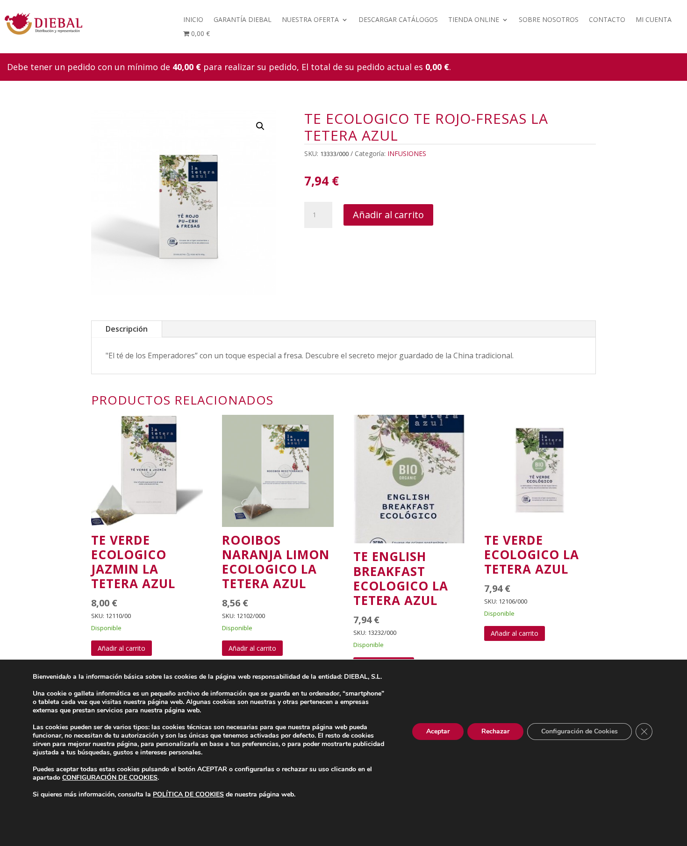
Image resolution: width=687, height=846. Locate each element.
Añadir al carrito (388, 214)
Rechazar (495, 731)
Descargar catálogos (398, 20)
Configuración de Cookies (579, 731)
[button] (260, 126)
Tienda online (473, 20)
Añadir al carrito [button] (121, 648)
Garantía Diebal (243, 20)
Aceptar (438, 731)
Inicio (193, 20)
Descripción (127, 329)
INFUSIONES (406, 153)
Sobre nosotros (549, 20)
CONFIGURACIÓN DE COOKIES (109, 778)
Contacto (607, 20)
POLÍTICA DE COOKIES (188, 794)
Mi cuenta (654, 20)
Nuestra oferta (310, 20)
